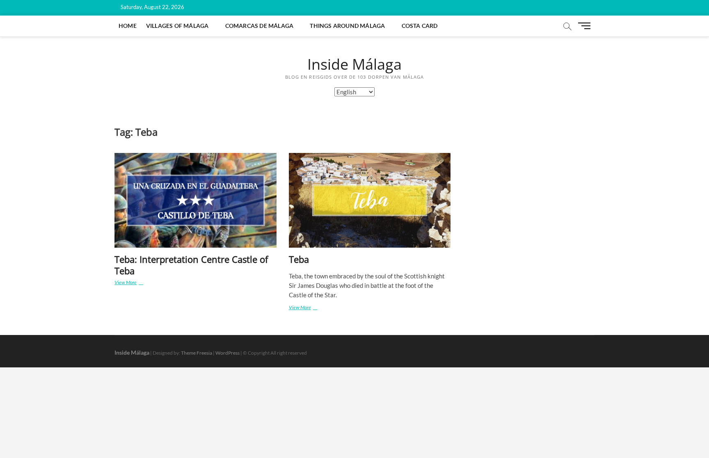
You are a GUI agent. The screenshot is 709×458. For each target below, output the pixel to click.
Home (128, 25)
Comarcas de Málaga (259, 25)
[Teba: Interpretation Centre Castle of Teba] (195, 200)
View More (139, 283)
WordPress (227, 353)
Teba (299, 259)
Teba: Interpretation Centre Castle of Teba (191, 265)
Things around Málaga (347, 25)
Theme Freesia (196, 353)
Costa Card (420, 25)
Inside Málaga (354, 64)
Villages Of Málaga (177, 25)
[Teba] (370, 200)
